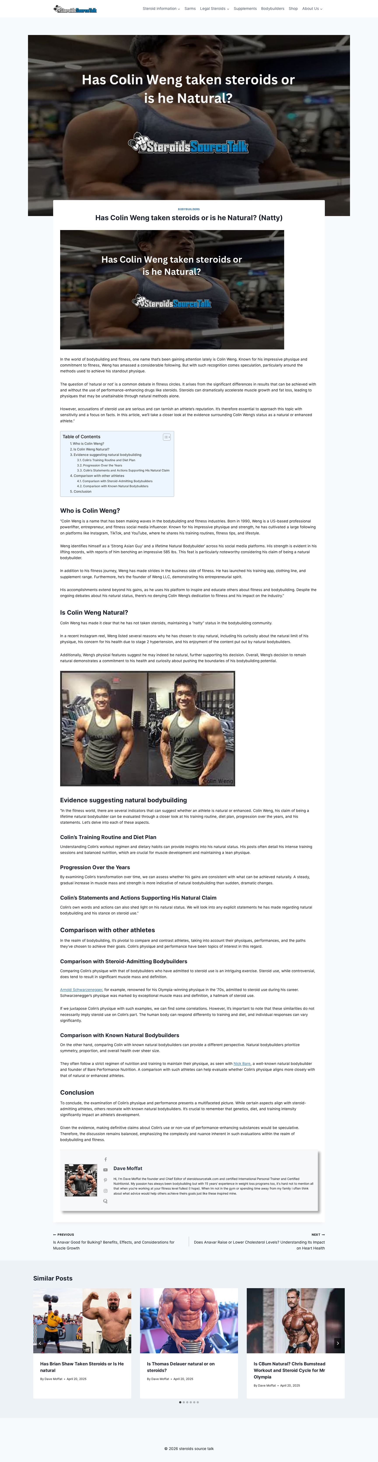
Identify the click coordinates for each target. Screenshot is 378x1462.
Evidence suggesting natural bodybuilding (107, 455)
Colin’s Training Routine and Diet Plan (108, 460)
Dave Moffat (128, 1168)
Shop (293, 8)
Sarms (190, 8)
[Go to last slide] (40, 1343)
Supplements (245, 8)
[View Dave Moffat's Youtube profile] (105, 1170)
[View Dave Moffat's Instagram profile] (105, 1191)
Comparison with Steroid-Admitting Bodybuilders (117, 481)
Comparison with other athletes (99, 476)
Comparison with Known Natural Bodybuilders (115, 486)
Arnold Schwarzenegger (81, 989)
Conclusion (82, 491)
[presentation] (82, 1321)
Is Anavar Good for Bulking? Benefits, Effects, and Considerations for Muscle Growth (113, 1241)
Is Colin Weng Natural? (91, 449)
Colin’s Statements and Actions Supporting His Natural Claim (126, 470)
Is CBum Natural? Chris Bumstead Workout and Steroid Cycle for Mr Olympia (290, 1370)
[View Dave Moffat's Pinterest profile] (105, 1180)
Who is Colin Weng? (88, 443)
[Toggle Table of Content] (165, 437)
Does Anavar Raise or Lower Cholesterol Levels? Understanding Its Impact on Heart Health (259, 1241)
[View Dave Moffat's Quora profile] (105, 1201)
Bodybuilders (272, 8)
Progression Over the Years (102, 465)
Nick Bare (242, 1063)
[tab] (180, 1402)
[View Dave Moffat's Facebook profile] (105, 1159)
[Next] (337, 1343)
